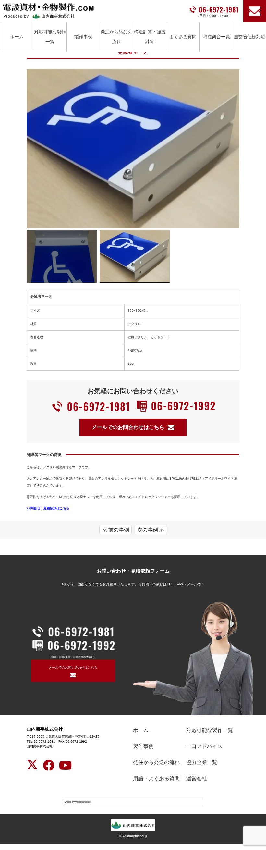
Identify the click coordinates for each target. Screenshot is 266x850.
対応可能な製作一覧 (50, 36)
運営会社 (196, 778)
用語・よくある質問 (156, 778)
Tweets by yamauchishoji (77, 801)
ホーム (17, 36)
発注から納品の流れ (116, 36)
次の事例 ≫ (150, 530)
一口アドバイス (204, 746)
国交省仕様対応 (249, 36)
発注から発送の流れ (156, 762)
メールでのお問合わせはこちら (128, 427)
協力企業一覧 (201, 762)
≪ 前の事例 (115, 530)
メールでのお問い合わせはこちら (73, 667)
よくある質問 (183, 36)
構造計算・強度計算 (150, 36)
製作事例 (83, 36)
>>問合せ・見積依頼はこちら (48, 508)
